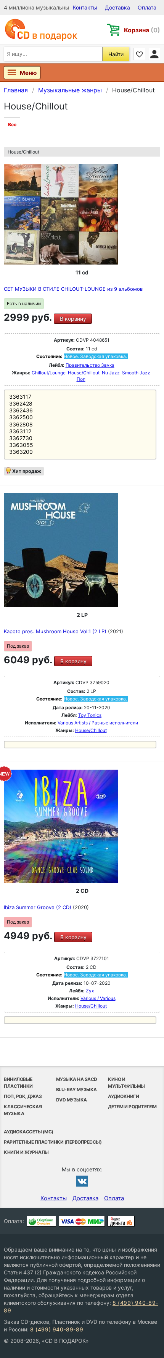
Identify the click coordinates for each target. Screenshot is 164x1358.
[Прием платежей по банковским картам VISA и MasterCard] (82, 1221)
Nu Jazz (111, 373)
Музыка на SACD (76, 1079)
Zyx (90, 991)
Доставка (117, 7)
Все (12, 124)
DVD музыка (71, 1100)
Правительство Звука (90, 365)
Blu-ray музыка (76, 1089)
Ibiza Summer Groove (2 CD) (38, 907)
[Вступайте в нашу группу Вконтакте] (82, 1181)
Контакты (85, 7)
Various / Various (98, 998)
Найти (116, 54)
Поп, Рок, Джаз (23, 1096)
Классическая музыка (23, 1110)
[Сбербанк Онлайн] (41, 1221)
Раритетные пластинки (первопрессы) (52, 1142)
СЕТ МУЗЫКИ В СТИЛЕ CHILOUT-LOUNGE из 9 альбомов (73, 289)
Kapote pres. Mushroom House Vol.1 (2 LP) (56, 631)
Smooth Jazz (136, 373)
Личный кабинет (154, 54)
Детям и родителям (132, 1106)
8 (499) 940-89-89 (56, 1329)
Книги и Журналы (26, 1152)
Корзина (142, 30)
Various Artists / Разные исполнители (98, 723)
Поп (81, 379)
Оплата (147, 7)
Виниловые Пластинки (18, 1082)
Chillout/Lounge (49, 373)
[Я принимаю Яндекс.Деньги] (121, 1221)
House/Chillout (84, 373)
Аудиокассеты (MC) (28, 1132)
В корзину (73, 318)
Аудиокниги (123, 1096)
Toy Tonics (89, 715)
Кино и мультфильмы (126, 1082)
